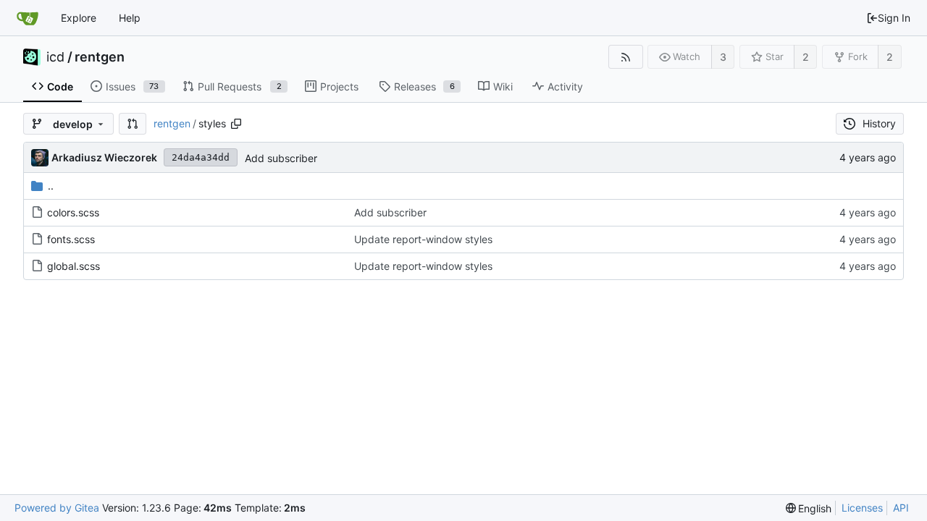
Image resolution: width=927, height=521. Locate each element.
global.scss (73, 266)
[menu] (809, 508)
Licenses (862, 507)
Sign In (894, 18)
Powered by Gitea (56, 507)
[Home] (27, 18)
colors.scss (73, 212)
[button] (132, 124)
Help (129, 18)
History (879, 123)
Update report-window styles (423, 239)
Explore (78, 18)
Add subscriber (281, 158)
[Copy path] (236, 124)
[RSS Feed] (625, 57)
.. (51, 185)
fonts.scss (71, 239)
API (901, 507)
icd (55, 57)
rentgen (100, 57)
